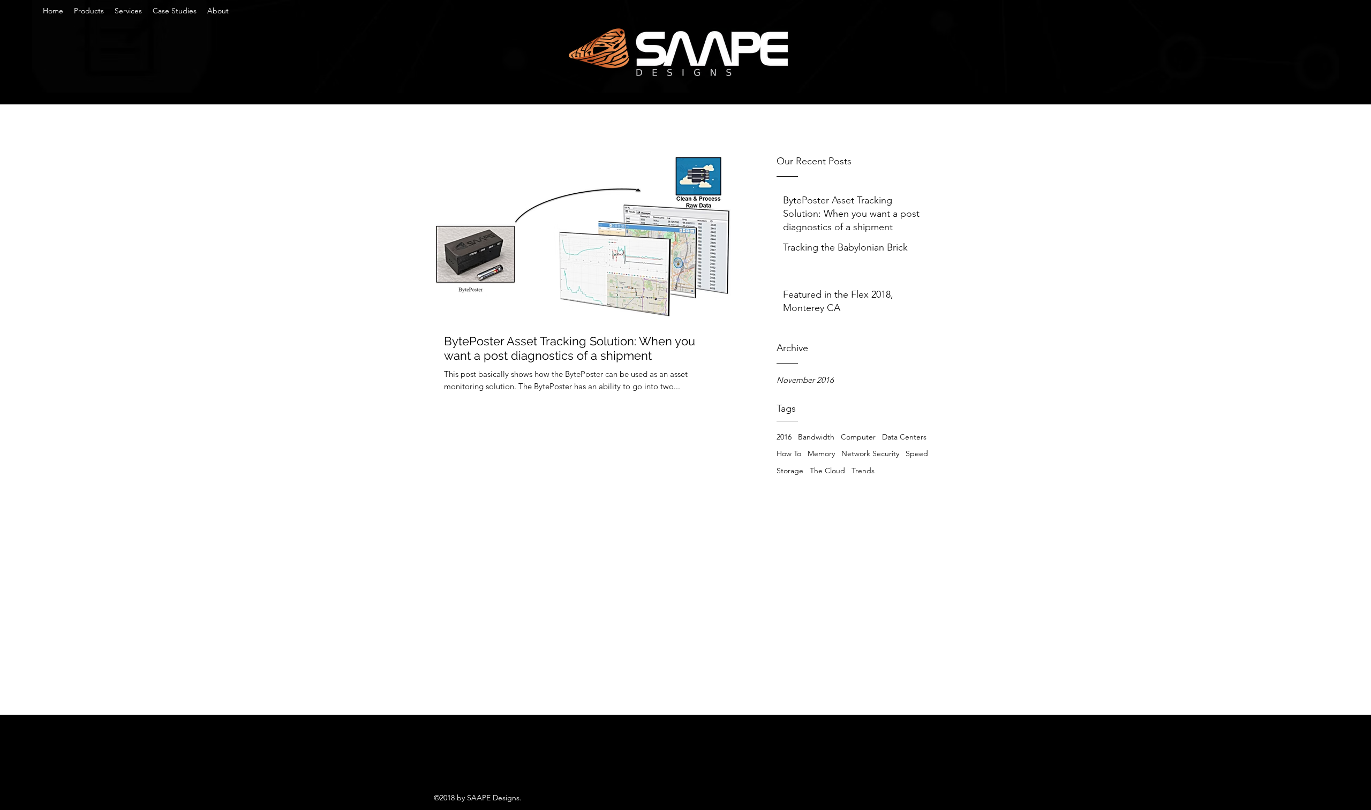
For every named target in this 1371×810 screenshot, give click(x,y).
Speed (917, 453)
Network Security (870, 453)
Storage (790, 470)
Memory (821, 453)
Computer (858, 437)
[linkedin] (455, 763)
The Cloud (827, 470)
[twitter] (439, 763)
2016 (784, 437)
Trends (863, 470)
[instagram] (471, 763)
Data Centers (904, 437)
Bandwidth (816, 437)
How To (789, 453)
